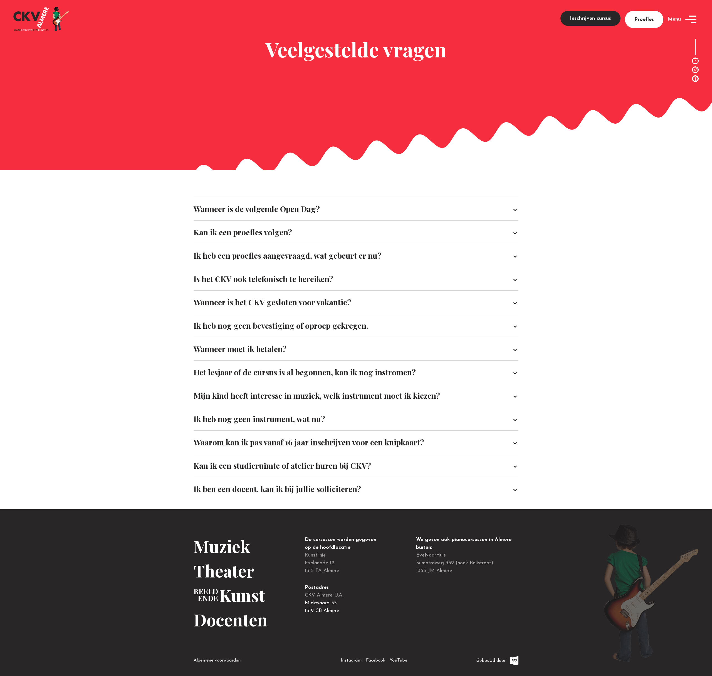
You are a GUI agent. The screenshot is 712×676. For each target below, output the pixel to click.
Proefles (644, 19)
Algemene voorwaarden (217, 660)
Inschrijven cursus (590, 18)
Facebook (375, 660)
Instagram (351, 660)
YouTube (398, 660)
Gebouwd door (497, 661)
